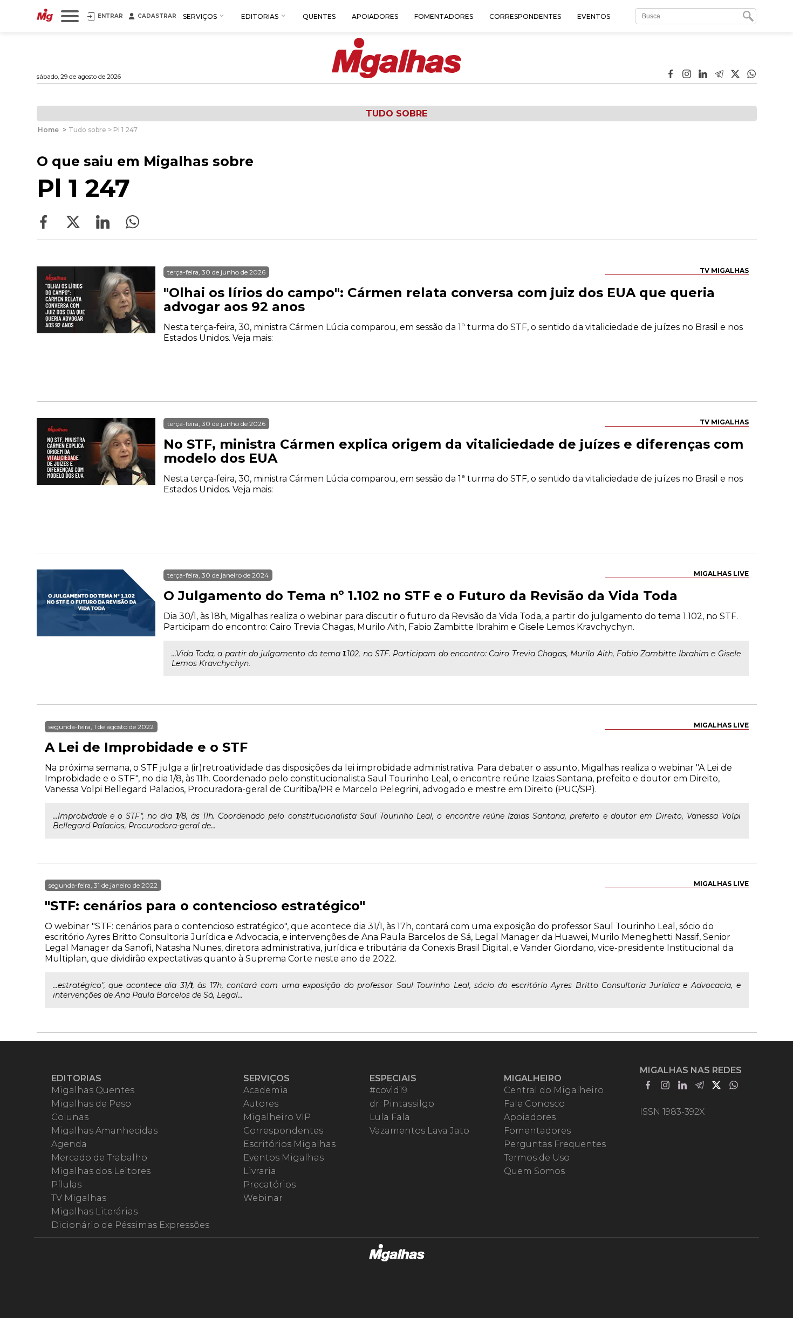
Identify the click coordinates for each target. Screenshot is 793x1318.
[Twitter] (735, 75)
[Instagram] (687, 75)
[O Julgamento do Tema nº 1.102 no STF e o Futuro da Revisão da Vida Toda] (96, 628)
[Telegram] (719, 75)
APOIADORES (375, 16)
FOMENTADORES (443, 16)
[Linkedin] (703, 75)
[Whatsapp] (751, 75)
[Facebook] (670, 75)
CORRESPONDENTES (525, 16)
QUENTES (319, 16)
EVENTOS (593, 16)
